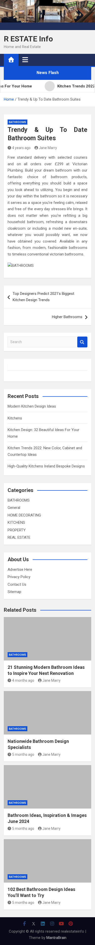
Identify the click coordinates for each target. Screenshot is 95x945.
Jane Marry (48, 148)
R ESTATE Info (28, 38)
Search (82, 342)
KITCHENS (16, 522)
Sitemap (14, 591)
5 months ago (23, 754)
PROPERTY (17, 530)
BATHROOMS (17, 122)
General (14, 507)
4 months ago (23, 680)
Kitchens (15, 418)
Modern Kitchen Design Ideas (32, 406)
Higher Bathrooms (67, 317)
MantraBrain (56, 937)
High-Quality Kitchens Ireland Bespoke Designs (46, 466)
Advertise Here (20, 569)
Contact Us (17, 584)
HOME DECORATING (24, 515)
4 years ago (21, 148)
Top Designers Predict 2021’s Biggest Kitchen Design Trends (43, 296)
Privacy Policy (19, 577)
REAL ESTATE (19, 537)
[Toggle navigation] (25, 59)
